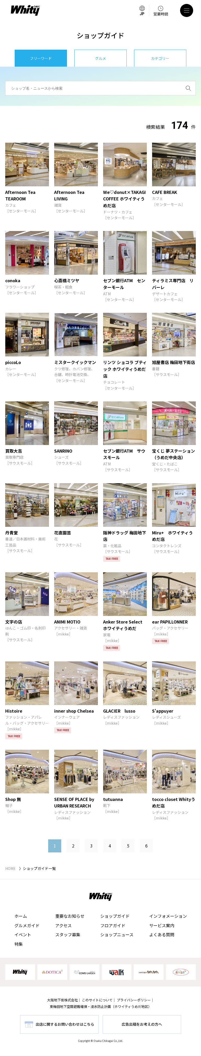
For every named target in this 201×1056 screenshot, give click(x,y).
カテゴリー (160, 58)
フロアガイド (112, 925)
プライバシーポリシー (134, 999)
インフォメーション (168, 916)
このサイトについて (97, 999)
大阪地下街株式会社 (62, 999)
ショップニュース (116, 934)
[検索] (188, 88)
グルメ (100, 58)
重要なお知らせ (70, 916)
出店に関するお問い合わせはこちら (65, 1024)
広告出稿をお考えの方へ (142, 1024)
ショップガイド (115, 916)
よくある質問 (161, 934)
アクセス (63, 925)
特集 (18, 944)
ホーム (20, 916)
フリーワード (41, 58)
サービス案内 (161, 925)
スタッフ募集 (67, 934)
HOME (10, 868)
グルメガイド (27, 925)
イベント (22, 934)
